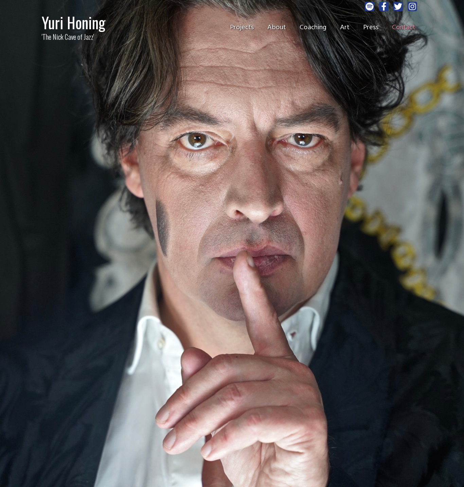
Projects (242, 27)
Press (370, 27)
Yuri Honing (73, 22)
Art (345, 27)
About (276, 27)
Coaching (313, 27)
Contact (403, 27)
